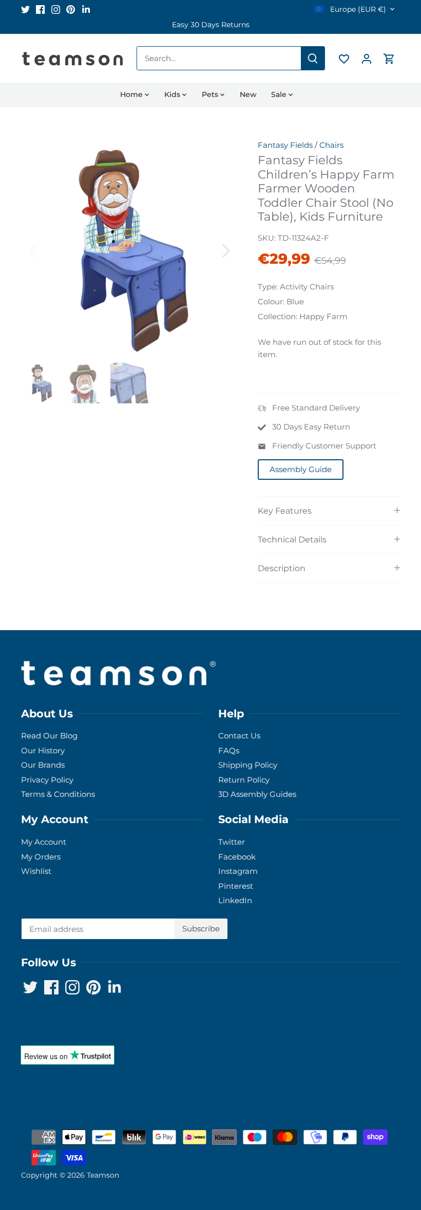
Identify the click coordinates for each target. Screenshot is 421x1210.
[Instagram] (55, 9)
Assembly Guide (301, 469)
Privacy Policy (47, 780)
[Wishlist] (344, 58)
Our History (43, 750)
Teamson (103, 1175)
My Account (43, 842)
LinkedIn (235, 900)
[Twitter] (25, 9)
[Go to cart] (389, 58)
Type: (268, 286)
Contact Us (239, 735)
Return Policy (244, 780)
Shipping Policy (247, 765)
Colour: (271, 301)
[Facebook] (40, 9)
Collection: (277, 316)
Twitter (231, 842)
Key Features (285, 511)
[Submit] (312, 58)
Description (281, 568)
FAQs (228, 750)
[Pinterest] (70, 9)
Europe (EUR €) (357, 9)
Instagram (238, 871)
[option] (211, 24)
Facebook (237, 857)
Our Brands (43, 765)
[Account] (366, 58)
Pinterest (235, 886)
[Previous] (46, 249)
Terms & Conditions (58, 794)
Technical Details (292, 539)
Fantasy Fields (285, 145)
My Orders (41, 857)
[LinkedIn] (86, 9)
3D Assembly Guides (257, 794)
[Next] (212, 249)
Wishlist (36, 871)
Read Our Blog (49, 735)
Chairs (331, 145)
